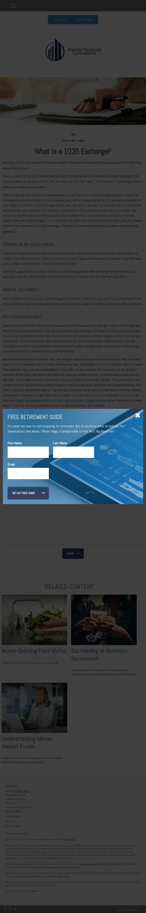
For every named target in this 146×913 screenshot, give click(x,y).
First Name (15, 443)
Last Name (60, 443)
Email (11, 464)
